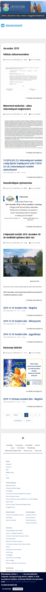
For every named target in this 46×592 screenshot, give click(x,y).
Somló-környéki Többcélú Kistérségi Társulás (18, 504)
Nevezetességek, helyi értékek (14, 530)
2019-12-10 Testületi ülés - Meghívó (20, 307)
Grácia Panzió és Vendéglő (13, 557)
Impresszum (28, 451)
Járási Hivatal (9, 502)
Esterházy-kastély (10, 538)
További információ (34, 98)
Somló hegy (9, 552)
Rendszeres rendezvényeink (14, 549)
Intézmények (10, 512)
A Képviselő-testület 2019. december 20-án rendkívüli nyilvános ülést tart (22, 236)
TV (6, 475)
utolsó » (28, 421)
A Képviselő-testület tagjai (13, 488)
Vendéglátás (9, 555)
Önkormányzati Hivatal (12, 496)
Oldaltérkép (31, 448)
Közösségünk (30, 512)
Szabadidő (28, 445)
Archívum (8, 467)
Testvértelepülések (31, 520)
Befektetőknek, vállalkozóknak (14, 571)
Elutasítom (18, 589)
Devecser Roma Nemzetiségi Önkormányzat (18, 493)
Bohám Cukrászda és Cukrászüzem (16, 563)
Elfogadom (6, 589)
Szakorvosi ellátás (11, 520)
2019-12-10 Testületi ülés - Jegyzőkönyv (22, 334)
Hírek (7, 461)
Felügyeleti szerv (10, 507)
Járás (7, 469)
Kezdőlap (9, 445)
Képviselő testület (11, 485)
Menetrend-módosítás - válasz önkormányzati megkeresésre (17, 107)
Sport (13, 448)
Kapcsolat (38, 451)
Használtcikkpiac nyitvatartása (17, 182)
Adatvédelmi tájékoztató (13, 451)
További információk (9, 585)
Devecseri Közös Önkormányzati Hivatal (17, 536)
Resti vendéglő (10, 560)
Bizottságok (9, 491)
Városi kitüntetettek (31, 523)
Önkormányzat (11, 483)
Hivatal (37, 445)
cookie (20, 574)
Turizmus (9, 528)
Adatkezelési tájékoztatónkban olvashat (20, 581)
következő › (18, 421)
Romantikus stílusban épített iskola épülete (18, 544)
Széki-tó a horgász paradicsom (14, 533)
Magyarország (9, 472)
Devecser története (31, 515)
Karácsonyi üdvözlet (12, 347)
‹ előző (15, 415)
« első (7, 415)
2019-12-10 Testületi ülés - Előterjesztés (22, 321)
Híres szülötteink (30, 517)
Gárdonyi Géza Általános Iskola (15, 515)
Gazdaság (18, 445)
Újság (7, 478)
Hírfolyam (9, 464)
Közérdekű (21, 448)
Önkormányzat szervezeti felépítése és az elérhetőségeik (22, 499)
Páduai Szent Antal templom (14, 541)
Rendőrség (9, 517)
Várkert (8, 547)
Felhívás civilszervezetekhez (16, 54)
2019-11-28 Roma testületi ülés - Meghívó (23, 399)
